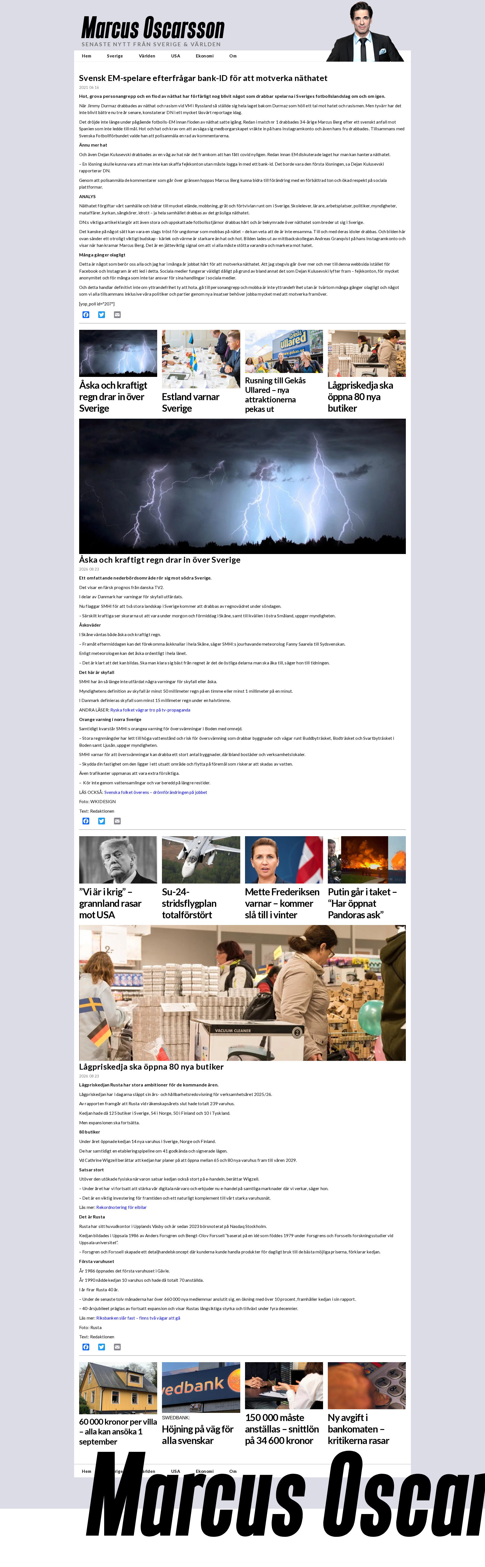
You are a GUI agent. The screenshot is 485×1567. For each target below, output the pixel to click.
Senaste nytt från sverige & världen (151, 44)
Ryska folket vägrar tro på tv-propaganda (150, 709)
